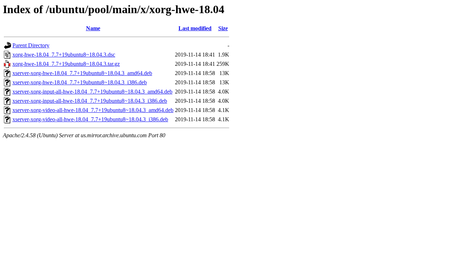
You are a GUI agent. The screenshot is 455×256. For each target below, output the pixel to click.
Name (93, 28)
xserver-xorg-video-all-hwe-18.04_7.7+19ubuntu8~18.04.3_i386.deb (90, 119)
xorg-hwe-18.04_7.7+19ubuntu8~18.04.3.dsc (63, 55)
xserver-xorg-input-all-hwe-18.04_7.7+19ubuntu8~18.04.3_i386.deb (89, 101)
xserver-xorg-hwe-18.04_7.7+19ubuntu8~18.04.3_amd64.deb (82, 73)
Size (223, 28)
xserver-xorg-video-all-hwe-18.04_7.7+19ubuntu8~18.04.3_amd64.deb (92, 110)
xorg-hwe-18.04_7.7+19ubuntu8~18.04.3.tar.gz (66, 64)
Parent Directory (30, 45)
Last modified (195, 28)
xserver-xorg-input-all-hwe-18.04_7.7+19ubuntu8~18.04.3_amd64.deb (92, 92)
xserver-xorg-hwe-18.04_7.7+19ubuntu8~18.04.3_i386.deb (79, 82)
